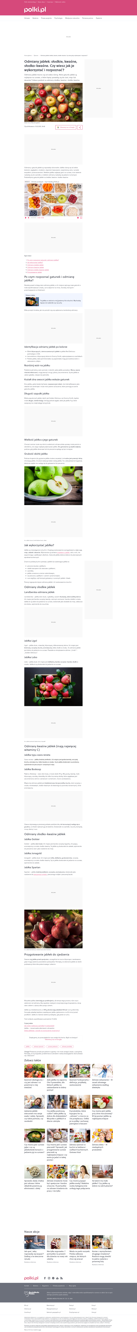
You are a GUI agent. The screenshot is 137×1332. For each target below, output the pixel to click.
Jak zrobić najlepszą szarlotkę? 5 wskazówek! (39, 1026)
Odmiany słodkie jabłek (35, 265)
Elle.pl (26, 1305)
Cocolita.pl (27, 1312)
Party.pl (71, 1305)
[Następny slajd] (112, 1242)
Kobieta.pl (72, 1309)
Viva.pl (94, 1305)
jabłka (28, 1046)
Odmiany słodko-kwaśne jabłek (38, 270)
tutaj (40, 1329)
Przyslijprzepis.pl (74, 1312)
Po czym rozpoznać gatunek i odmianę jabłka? (43, 260)
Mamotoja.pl (50, 1305)
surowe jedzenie (53, 1046)
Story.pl (94, 1312)
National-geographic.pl (54, 1312)
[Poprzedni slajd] (24, 1242)
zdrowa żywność (39, 1046)
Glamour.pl (27, 1309)
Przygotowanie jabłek (34, 272)
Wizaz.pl (94, 1309)
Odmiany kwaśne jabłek (35, 267)
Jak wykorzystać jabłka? (35, 262)
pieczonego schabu (40, 874)
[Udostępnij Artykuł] (80, 127)
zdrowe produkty (67, 1046)
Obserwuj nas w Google (67, 127)
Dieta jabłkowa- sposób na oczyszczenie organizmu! (42, 1031)
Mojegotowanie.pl (52, 1309)
